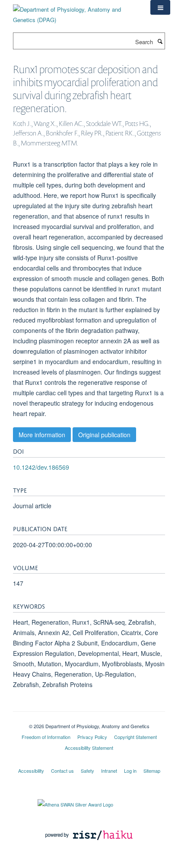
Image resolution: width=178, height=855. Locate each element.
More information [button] (42, 434)
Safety (87, 770)
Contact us (62, 770)
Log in (130, 770)
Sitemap (151, 770)
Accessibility (31, 770)
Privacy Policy (92, 736)
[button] (160, 7)
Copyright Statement (135, 736)
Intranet (109, 770)
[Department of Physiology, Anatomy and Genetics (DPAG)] (75, 11)
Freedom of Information (46, 736)
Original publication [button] (104, 434)
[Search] (160, 41)
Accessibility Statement (89, 747)
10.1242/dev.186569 (41, 467)
